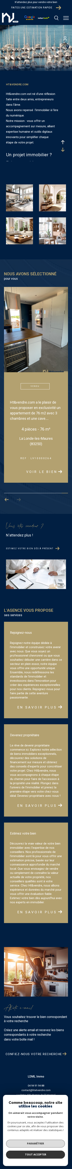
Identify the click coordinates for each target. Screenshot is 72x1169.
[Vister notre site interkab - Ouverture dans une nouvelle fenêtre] (43, 18)
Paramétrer (35, 1143)
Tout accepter (35, 1154)
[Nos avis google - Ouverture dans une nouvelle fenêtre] (29, 19)
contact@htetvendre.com (36, 1090)
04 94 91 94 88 (36, 1085)
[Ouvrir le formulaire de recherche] (56, 18)
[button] (6, 499)
